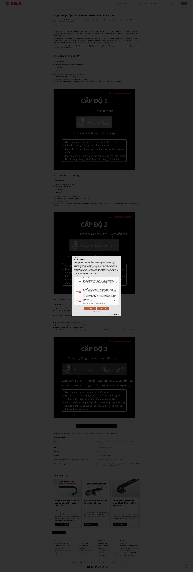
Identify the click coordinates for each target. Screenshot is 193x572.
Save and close (96, 311)
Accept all (103, 308)
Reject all (90, 308)
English (76, 257)
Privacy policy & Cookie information (83, 275)
